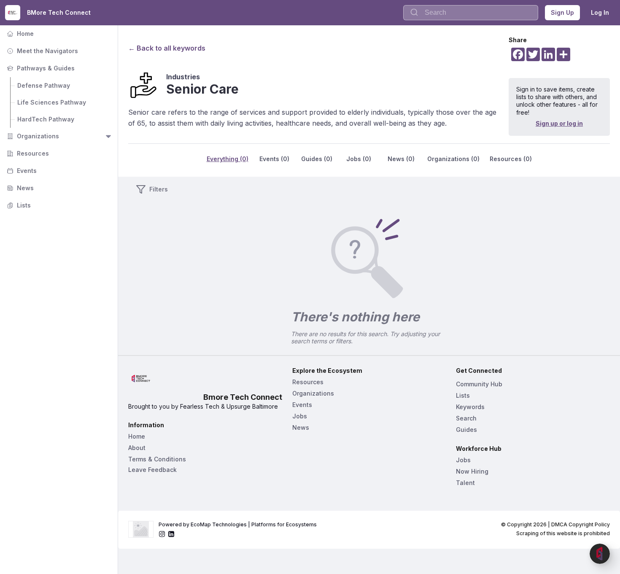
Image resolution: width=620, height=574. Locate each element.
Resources (27, 153)
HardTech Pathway (45, 119)
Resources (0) (511, 158)
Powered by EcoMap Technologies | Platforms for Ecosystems (238, 524)
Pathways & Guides (40, 68)
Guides (466, 429)
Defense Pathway (43, 85)
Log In (600, 12)
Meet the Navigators (41, 50)
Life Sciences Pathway (51, 102)
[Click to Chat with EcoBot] (600, 554)
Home (19, 33)
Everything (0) (227, 158)
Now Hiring (472, 471)
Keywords (470, 406)
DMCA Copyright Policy (580, 524)
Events (21, 170)
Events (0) (274, 158)
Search (466, 418)
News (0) (401, 158)
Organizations (32, 136)
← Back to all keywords (166, 48)
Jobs (299, 416)
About (137, 447)
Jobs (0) (358, 158)
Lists (18, 205)
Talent (465, 482)
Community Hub (479, 384)
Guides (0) (316, 158)
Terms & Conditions (157, 459)
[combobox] (470, 12)
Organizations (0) (453, 158)
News (19, 187)
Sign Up (562, 12)
